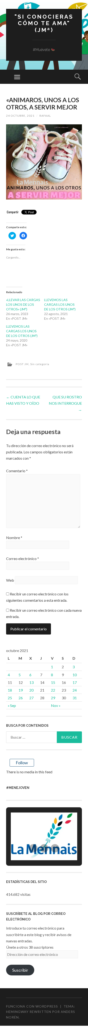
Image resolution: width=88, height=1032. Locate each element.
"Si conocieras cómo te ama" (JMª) (44, 23)
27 (31, 698)
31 (75, 698)
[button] (33, 848)
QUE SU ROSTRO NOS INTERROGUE (65, 403)
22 (53, 690)
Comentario (17, 470)
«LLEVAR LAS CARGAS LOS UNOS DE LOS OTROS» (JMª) (23, 304)
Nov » (56, 705)
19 (21, 690)
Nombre (14, 537)
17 (75, 682)
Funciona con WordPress (32, 1006)
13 (31, 682)
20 (31, 690)
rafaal (45, 115)
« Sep (12, 705)
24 (75, 690)
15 (53, 682)
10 (75, 674)
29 (53, 698)
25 (10, 698)
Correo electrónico (22, 558)
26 (21, 698)
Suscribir (20, 970)
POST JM (22, 364)
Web (10, 580)
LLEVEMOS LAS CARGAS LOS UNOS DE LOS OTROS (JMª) (60, 304)
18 (10, 690)
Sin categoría (39, 364)
